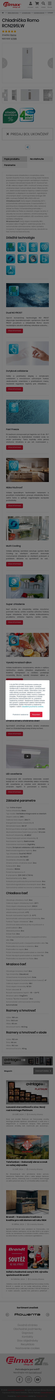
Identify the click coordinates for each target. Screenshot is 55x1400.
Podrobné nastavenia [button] (20, 714)
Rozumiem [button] (36, 714)
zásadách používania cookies (32, 706)
